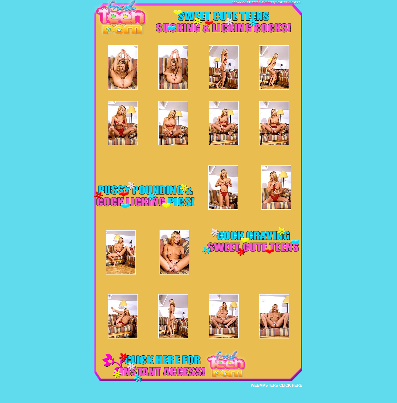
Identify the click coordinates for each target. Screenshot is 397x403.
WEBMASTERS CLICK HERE (276, 385)
